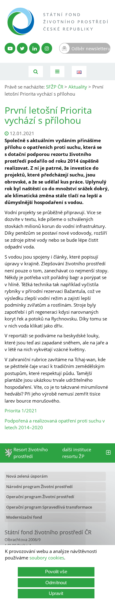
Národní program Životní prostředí (39, 486)
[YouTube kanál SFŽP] (10, 48)
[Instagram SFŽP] (46, 48)
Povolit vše (56, 571)
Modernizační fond (24, 517)
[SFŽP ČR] (57, 21)
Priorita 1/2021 (21, 410)
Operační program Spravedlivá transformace (49, 507)
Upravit (56, 593)
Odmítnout (56, 582)
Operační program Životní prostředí (40, 496)
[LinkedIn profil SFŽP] (34, 48)
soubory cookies (46, 558)
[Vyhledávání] (36, 71)
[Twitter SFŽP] (22, 48)
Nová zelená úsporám (27, 476)
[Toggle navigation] (57, 71)
